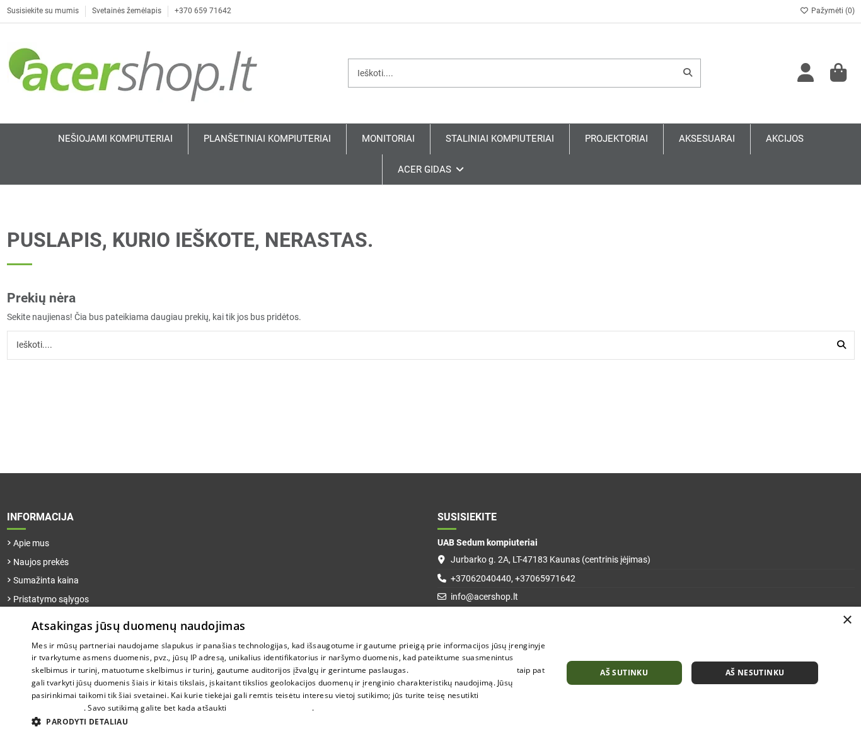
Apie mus (31, 543)
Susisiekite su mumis (44, 10)
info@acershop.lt (484, 597)
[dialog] (430, 673)
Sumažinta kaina (46, 580)
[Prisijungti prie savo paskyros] (806, 73)
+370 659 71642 (203, 10)
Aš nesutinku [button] (755, 672)
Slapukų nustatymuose (270, 707)
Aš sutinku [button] (624, 672)
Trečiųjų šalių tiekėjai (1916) (462, 670)
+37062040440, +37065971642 (513, 578)
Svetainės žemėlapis (127, 10)
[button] (289, 722)
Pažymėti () (832, 10)
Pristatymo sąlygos (51, 599)
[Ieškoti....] (687, 73)
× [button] (847, 620)
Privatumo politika (349, 707)
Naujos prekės (41, 562)
